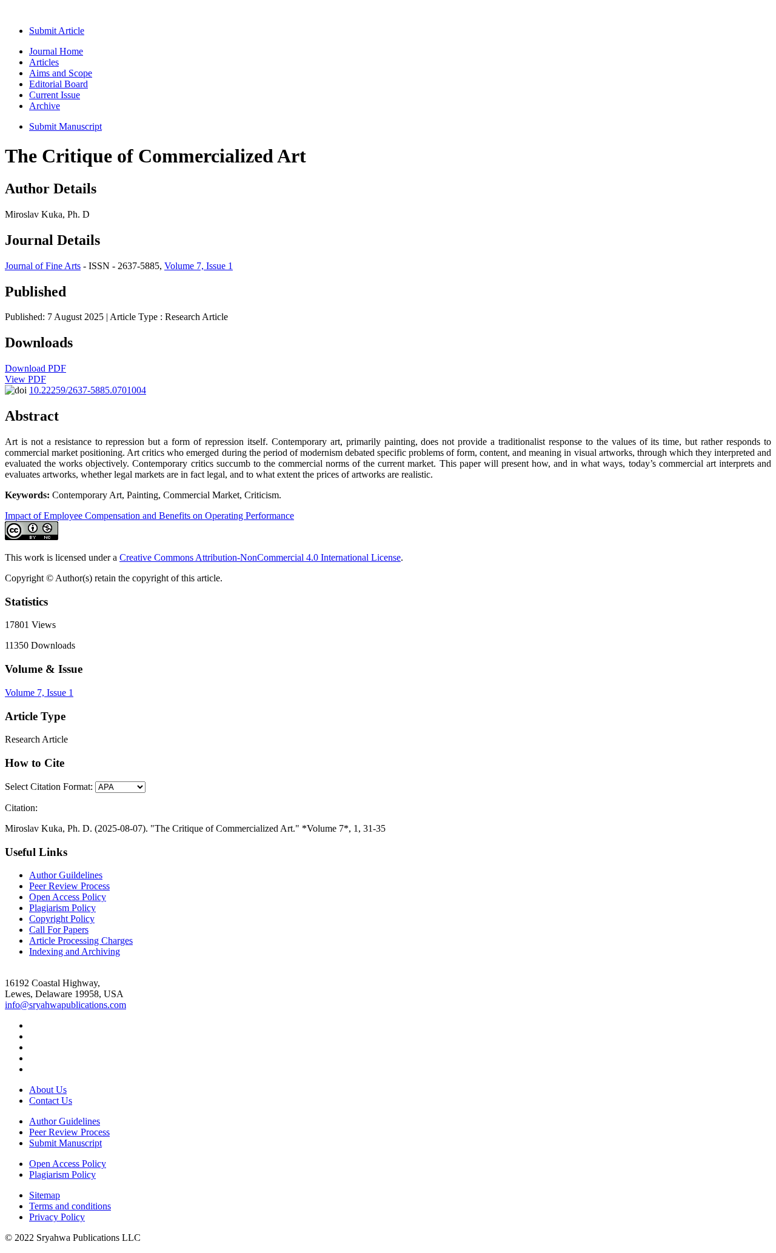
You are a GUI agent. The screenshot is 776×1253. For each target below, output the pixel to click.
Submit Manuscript (65, 126)
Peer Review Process (69, 886)
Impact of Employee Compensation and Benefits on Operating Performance (149, 515)
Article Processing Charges (81, 940)
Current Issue (54, 95)
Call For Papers (59, 929)
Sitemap (44, 1195)
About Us (48, 1089)
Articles (44, 62)
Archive (44, 106)
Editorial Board (58, 84)
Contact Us (50, 1100)
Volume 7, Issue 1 (198, 266)
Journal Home (56, 51)
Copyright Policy (62, 919)
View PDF (25, 379)
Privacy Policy (57, 1217)
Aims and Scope (60, 73)
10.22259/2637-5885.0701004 (87, 390)
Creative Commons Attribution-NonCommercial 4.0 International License (260, 557)
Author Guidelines (64, 1121)
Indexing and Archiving (74, 951)
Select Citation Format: (49, 786)
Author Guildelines (65, 875)
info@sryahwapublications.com (65, 1005)
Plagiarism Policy (62, 908)
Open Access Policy (67, 897)
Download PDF (35, 368)
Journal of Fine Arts (43, 266)
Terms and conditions (70, 1206)
